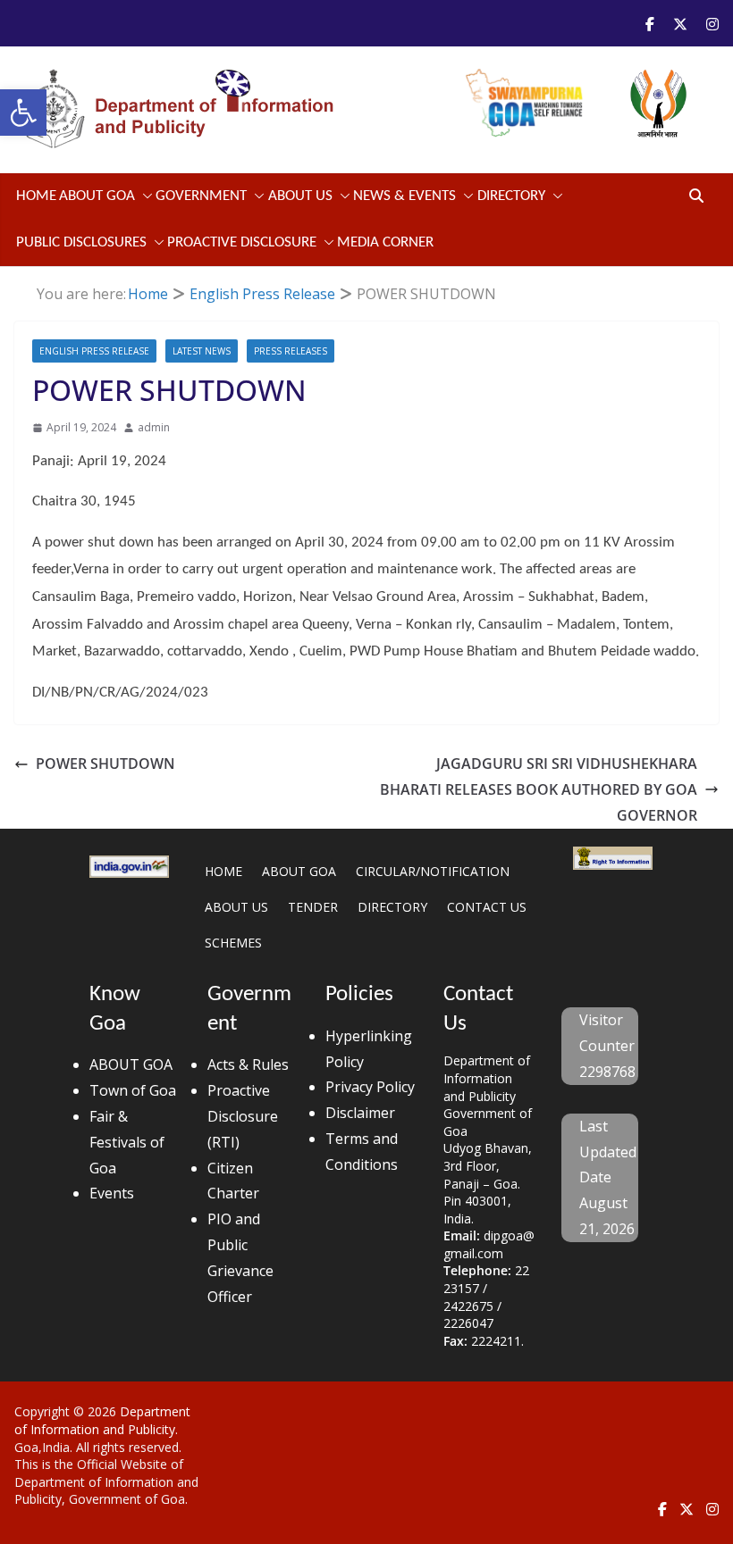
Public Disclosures (81, 242)
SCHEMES (233, 942)
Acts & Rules (248, 1064)
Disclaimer (360, 1113)
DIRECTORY (392, 906)
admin (154, 427)
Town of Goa (132, 1090)
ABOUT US (236, 906)
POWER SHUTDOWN (105, 763)
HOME (223, 871)
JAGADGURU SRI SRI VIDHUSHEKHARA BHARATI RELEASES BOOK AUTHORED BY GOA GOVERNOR (538, 789)
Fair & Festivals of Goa (126, 1142)
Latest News (202, 351)
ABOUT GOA (97, 196)
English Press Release (94, 351)
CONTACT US (487, 906)
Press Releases (290, 351)
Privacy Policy (370, 1087)
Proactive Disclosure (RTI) (242, 1116)
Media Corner (385, 242)
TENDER (313, 906)
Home (36, 196)
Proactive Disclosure (241, 242)
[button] (23, 112)
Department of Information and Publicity (102, 1420)
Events (111, 1193)
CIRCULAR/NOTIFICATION (433, 871)
